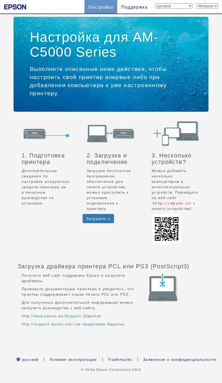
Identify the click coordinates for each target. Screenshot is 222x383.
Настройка (101, 7)
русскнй (30, 359)
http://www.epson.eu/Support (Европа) (61, 316)
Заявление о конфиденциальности (179, 359)
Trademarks (120, 359)
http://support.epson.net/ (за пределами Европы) (73, 324)
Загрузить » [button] (98, 218)
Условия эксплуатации (73, 359)
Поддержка (134, 7)
